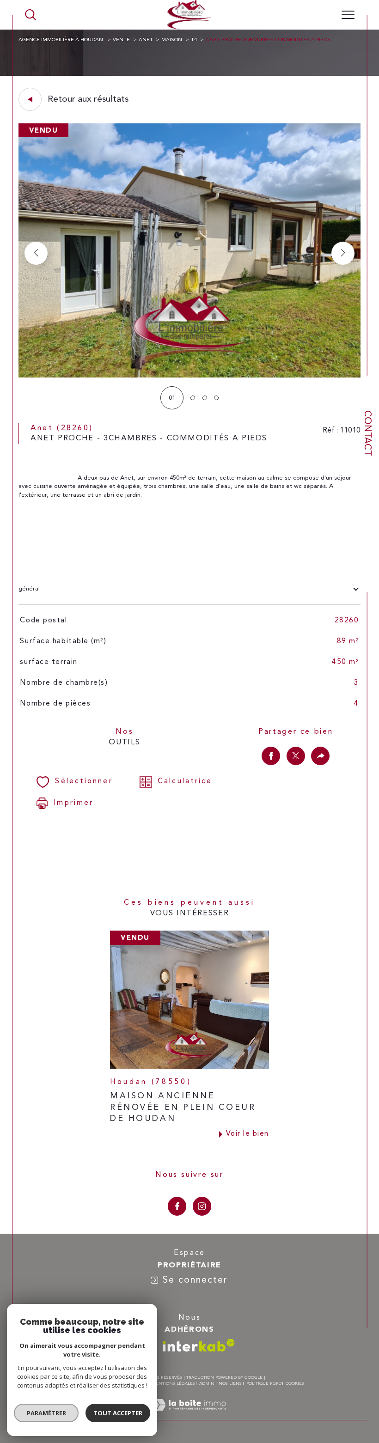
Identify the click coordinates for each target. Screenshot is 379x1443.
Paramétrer (46, 1413)
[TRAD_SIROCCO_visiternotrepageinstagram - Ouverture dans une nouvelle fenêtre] (202, 1206)
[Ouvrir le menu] (348, 15)
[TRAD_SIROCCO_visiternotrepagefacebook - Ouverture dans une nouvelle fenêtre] (177, 1206)
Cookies (295, 1384)
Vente (121, 40)
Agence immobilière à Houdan (61, 40)
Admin (206, 1384)
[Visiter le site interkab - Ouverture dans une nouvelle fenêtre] (199, 1345)
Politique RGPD (263, 1384)
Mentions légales (173, 1384)
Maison (171, 40)
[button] (343, 253)
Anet (146, 40)
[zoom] (189, 376)
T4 (194, 40)
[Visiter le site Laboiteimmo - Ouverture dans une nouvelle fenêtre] (189, 1415)
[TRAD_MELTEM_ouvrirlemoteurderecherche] (30, 15)
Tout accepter (117, 1413)
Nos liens (230, 1384)
